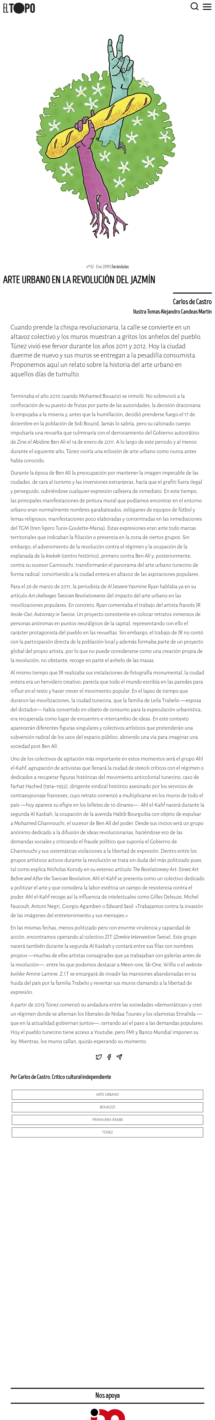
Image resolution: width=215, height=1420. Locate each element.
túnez (107, 1132)
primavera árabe (107, 1119)
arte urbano (107, 1094)
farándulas (120, 266)
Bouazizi (107, 1107)
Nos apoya (107, 1395)
